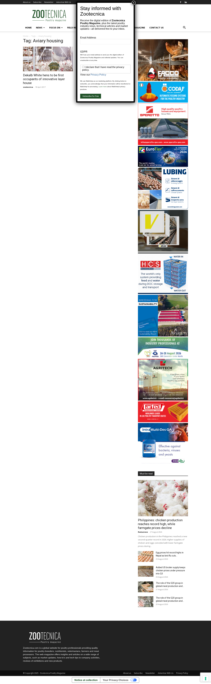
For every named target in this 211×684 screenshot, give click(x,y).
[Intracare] (163, 463)
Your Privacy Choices (115, 680)
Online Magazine (135, 27)
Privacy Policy (182, 673)
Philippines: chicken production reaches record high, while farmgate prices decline (160, 524)
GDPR (83, 51)
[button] (184, 27)
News (39, 27)
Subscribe (37, 2)
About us (26, 2)
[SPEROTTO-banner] (163, 144)
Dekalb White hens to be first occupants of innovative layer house (44, 79)
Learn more (103, 86)
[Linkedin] (185, 2)
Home (28, 27)
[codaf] (163, 101)
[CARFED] (163, 421)
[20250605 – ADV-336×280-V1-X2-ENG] (163, 399)
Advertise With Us (63, 2)
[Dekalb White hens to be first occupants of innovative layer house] (48, 59)
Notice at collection (86, 680)
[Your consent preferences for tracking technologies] (206, 679)
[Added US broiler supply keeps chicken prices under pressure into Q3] (145, 571)
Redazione (143, 532)
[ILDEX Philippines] (163, 357)
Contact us (156, 27)
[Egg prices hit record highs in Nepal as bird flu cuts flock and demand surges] (145, 556)
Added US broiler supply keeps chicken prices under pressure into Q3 (170, 570)
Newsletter (48, 2)
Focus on (54, 27)
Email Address (88, 37)
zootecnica (28, 87)
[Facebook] (180, 2)
